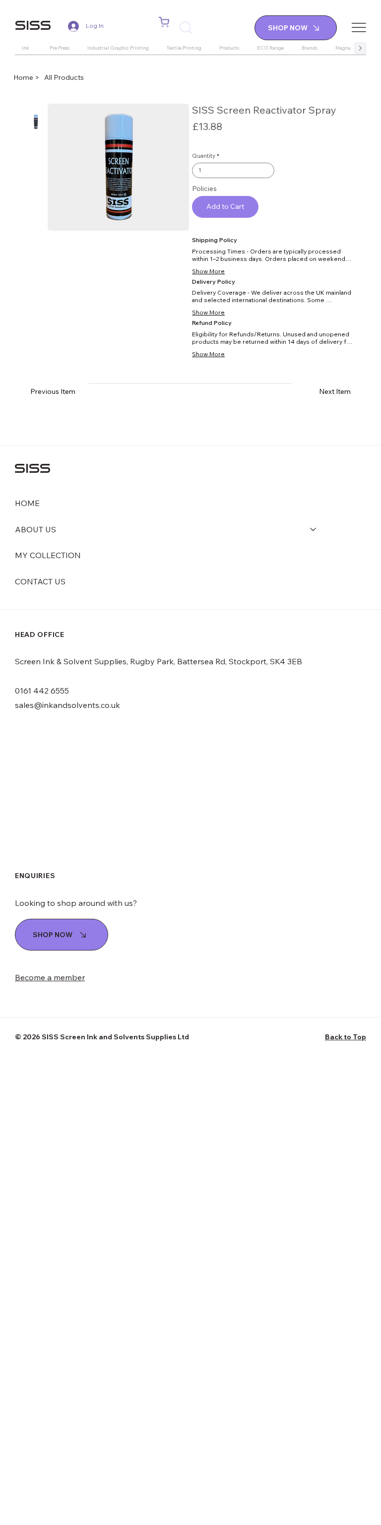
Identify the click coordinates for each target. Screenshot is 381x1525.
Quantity (203, 156)
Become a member (50, 977)
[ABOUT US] (313, 529)
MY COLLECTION (48, 555)
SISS (33, 24)
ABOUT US (35, 529)
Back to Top (345, 1036)
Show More (208, 271)
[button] (164, 22)
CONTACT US (40, 581)
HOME (27, 503)
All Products (64, 77)
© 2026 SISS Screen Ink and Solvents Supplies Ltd (102, 1036)
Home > (27, 77)
